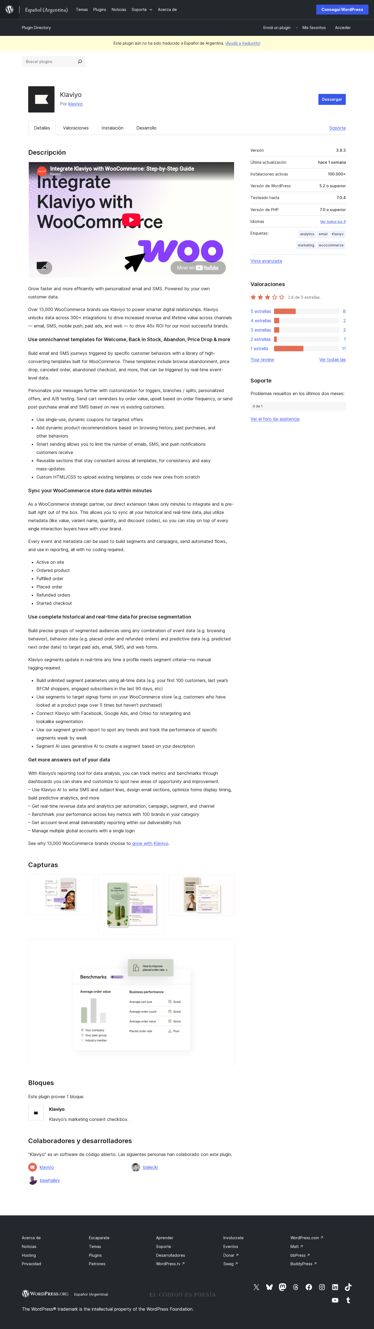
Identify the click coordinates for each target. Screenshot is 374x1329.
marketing (306, 245)
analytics (307, 234)
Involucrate (233, 1237)
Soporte (337, 128)
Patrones (97, 1263)
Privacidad (31, 1263)
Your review (262, 359)
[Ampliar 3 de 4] (227, 882)
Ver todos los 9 (333, 221)
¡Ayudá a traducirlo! (242, 43)
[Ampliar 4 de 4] (227, 946)
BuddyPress (303, 1263)
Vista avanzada (266, 261)
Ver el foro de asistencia (275, 419)
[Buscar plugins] (79, 61)
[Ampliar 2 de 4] (157, 882)
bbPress (300, 1255)
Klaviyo (338, 234)
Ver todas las (332, 359)
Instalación (112, 128)
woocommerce (331, 245)
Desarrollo (146, 128)
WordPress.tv (170, 1263)
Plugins (95, 1255)
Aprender (164, 1237)
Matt (296, 1246)
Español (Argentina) (91, 1294)
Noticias (29, 1246)
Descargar (332, 99)
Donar (231, 1255)
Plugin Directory (36, 27)
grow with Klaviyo (150, 843)
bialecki (150, 1167)
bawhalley (50, 1180)
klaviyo (75, 104)
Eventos (230, 1246)
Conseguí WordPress (342, 9)
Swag (230, 1263)
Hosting (29, 1255)
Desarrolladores (170, 1255)
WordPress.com (307, 1237)
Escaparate (99, 1237)
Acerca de (31, 1237)
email (323, 234)
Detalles (42, 128)
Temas (95, 1246)
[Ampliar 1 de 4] (87, 882)
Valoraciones (76, 128)
